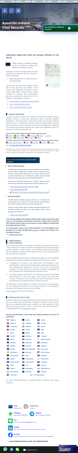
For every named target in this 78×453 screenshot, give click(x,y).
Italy (25, 135)
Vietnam (52, 142)
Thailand (35, 142)
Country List (39, 1)
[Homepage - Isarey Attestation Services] (4, 13)
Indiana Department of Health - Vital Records (23, 187)
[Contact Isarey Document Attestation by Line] (10, 421)
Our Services (8, 1)
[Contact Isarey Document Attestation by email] (10, 407)
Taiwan (44, 142)
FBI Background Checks (28, 308)
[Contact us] (18, 13)
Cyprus (49, 135)
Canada (10, 135)
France (10, 138)
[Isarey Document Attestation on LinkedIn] (10, 428)
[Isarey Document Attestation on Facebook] (10, 435)
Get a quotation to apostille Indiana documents (24, 101)
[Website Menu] (11, 11)
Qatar (27, 142)
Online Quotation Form (16, 234)
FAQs (23, 1)
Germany (30, 138)
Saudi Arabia (20, 138)
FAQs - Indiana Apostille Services (19, 104)
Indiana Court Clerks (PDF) (18, 215)
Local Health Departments (17, 189)
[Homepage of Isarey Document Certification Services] (67, 448)
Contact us (70, 1)
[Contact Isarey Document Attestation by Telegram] (32, 414)
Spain (18, 135)
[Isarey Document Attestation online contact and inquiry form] (26, 407)
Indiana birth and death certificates (29, 192)
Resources (55, 1)
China (39, 138)
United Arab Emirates (15, 142)
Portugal (32, 135)
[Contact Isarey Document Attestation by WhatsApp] (10, 414)
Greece (41, 135)
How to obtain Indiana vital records (20, 107)
